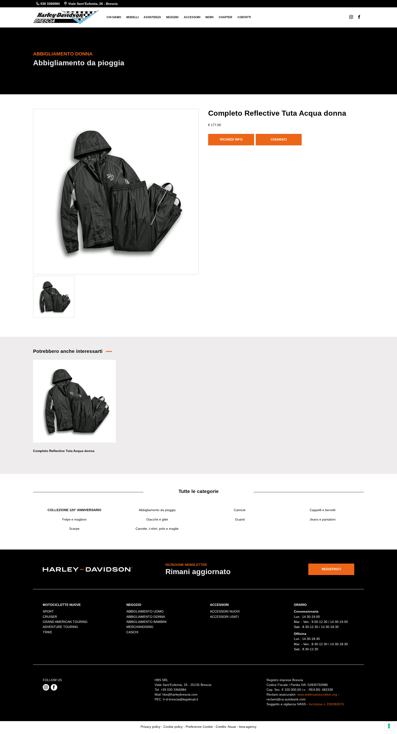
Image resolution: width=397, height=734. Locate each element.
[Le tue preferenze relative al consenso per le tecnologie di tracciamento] (389, 726)
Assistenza (152, 17)
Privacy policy (150, 726)
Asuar (232, 726)
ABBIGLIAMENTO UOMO (145, 611)
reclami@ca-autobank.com (286, 699)
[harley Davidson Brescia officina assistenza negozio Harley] (66, 17)
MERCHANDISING (139, 627)
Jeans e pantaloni (322, 519)
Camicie (240, 510)
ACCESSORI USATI (224, 617)
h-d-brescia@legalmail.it (180, 699)
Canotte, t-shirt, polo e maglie (157, 528)
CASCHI (132, 632)
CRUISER (50, 617)
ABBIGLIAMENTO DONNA (145, 617)
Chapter (225, 17)
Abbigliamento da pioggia (157, 510)
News (209, 17)
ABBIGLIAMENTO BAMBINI (146, 622)
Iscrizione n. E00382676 (326, 704)
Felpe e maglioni (74, 519)
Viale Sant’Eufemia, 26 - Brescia (93, 4)
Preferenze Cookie (199, 726)
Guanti (240, 519)
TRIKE (47, 632)
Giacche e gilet (157, 519)
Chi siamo (114, 17)
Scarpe (74, 528)
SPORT (48, 611)
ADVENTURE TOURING (60, 627)
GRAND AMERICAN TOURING (65, 622)
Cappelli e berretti (322, 510)
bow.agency (247, 726)
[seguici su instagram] (46, 687)
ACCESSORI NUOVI (225, 611)
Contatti (244, 17)
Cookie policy (173, 726)
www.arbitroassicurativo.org (317, 694)
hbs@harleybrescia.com (180, 694)
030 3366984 (50, 4)
